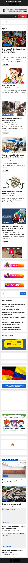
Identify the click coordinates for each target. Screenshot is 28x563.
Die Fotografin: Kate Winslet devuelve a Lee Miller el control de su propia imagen (12, 323)
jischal (3, 195)
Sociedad (6, 475)
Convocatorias (7, 45)
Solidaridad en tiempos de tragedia (10, 309)
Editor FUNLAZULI (6, 55)
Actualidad (6, 151)
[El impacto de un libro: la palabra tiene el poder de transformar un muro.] (14, 470)
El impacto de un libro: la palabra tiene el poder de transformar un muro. (13, 305)
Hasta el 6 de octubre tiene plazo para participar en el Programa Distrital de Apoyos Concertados (14, 216)
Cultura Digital (7, 546)
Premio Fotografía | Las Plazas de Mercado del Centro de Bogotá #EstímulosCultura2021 (14, 39)
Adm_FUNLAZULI (5, 161)
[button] (2, 16)
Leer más (6, 64)
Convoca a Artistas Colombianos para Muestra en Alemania (14, 386)
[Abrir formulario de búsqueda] (15, 16)
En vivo (24, 16)
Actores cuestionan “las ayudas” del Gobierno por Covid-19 (14, 182)
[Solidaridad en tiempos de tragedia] (14, 494)
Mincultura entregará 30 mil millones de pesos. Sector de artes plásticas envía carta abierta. (14, 145)
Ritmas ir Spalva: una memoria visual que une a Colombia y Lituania (13, 527)
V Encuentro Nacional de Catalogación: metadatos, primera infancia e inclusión (11, 328)
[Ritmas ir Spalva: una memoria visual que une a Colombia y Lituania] (14, 516)
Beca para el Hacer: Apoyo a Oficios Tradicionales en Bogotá (14, 108)
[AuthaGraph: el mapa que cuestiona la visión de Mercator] (14, 540)
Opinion (6, 500)
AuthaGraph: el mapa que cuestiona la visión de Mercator (12, 551)
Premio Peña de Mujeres (14, 76)
